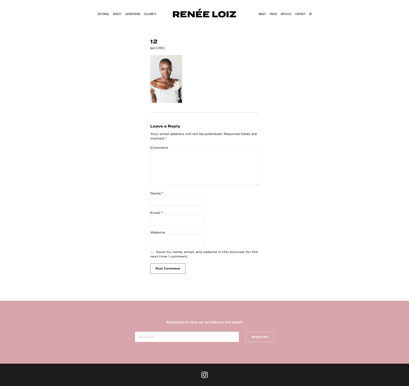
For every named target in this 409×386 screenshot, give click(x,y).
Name (156, 193)
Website (157, 232)
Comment (159, 147)
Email (156, 212)
